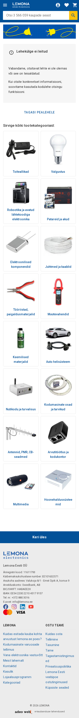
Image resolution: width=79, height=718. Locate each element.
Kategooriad (11, 682)
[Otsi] (73, 15)
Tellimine (52, 639)
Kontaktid (9, 666)
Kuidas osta (54, 634)
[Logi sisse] (58, 5)
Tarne (50, 650)
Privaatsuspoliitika (58, 666)
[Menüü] (5, 5)
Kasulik (8, 671)
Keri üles (39, 537)
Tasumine (52, 645)
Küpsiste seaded (57, 687)
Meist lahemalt (13, 660)
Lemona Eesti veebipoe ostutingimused (56, 677)
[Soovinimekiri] (66, 5)
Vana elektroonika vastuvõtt (23, 655)
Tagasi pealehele (39, 112)
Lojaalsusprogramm (17, 677)
